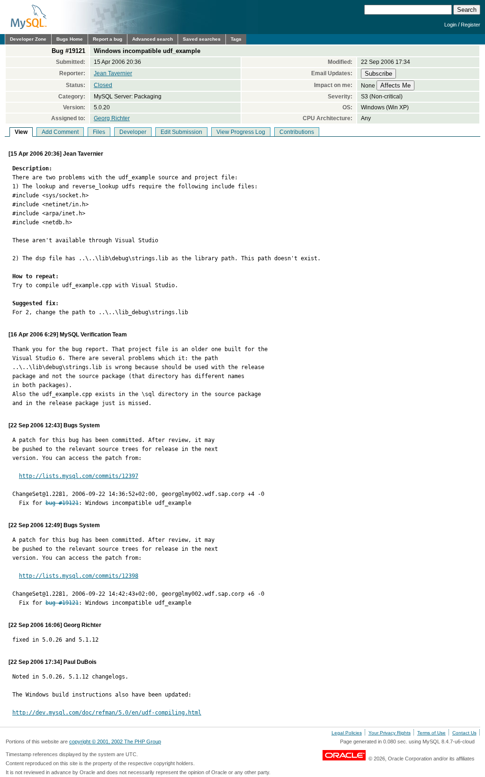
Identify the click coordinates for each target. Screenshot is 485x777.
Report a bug (107, 39)
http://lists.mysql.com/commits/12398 (78, 576)
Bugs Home (69, 39)
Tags (236, 39)
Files (99, 132)
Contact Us (464, 732)
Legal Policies (347, 732)
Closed (103, 85)
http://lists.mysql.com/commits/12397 (78, 476)
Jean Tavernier (113, 73)
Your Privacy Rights (389, 732)
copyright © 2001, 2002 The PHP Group (115, 741)
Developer (132, 132)
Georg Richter (112, 118)
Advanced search (152, 39)
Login (450, 24)
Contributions (296, 132)
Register (470, 24)
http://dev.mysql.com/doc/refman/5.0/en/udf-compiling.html (106, 712)
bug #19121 (62, 503)
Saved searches (202, 39)
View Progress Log (240, 132)
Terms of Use (431, 732)
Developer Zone (28, 39)
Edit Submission (181, 132)
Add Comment (60, 132)
